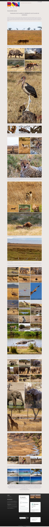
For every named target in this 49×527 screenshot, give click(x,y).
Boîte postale (19, 0)
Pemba (12, 486)
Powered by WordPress (20, 525)
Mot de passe (21, 502)
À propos (16, 0)
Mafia (14, 486)
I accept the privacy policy (24, 519)
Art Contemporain (11, 501)
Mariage (9, 504)
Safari (14, 505)
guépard (15, 133)
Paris (10, 505)
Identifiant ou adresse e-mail (23, 498)
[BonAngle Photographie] (13, 7)
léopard (9, 123)
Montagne (12, 504)
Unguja (11, 486)
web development (24, 526)
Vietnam (15, 506)
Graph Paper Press (29, 525)
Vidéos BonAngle (9, 496)
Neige (15, 504)
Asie (15, 501)
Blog (13, 0)
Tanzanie (16, 505)
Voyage (11, 508)
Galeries (11, 0)
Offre (9, 505)
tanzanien (24, 484)
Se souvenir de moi (23, 506)
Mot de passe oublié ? (22, 511)
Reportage (26, 525)
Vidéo (13, 506)
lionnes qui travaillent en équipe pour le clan (36, 179)
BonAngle (8, 0)
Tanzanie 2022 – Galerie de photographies (24, 489)
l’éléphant (29, 354)
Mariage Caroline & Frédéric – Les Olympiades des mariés (41, 1)
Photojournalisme (12, 505)
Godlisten (28, 464)
